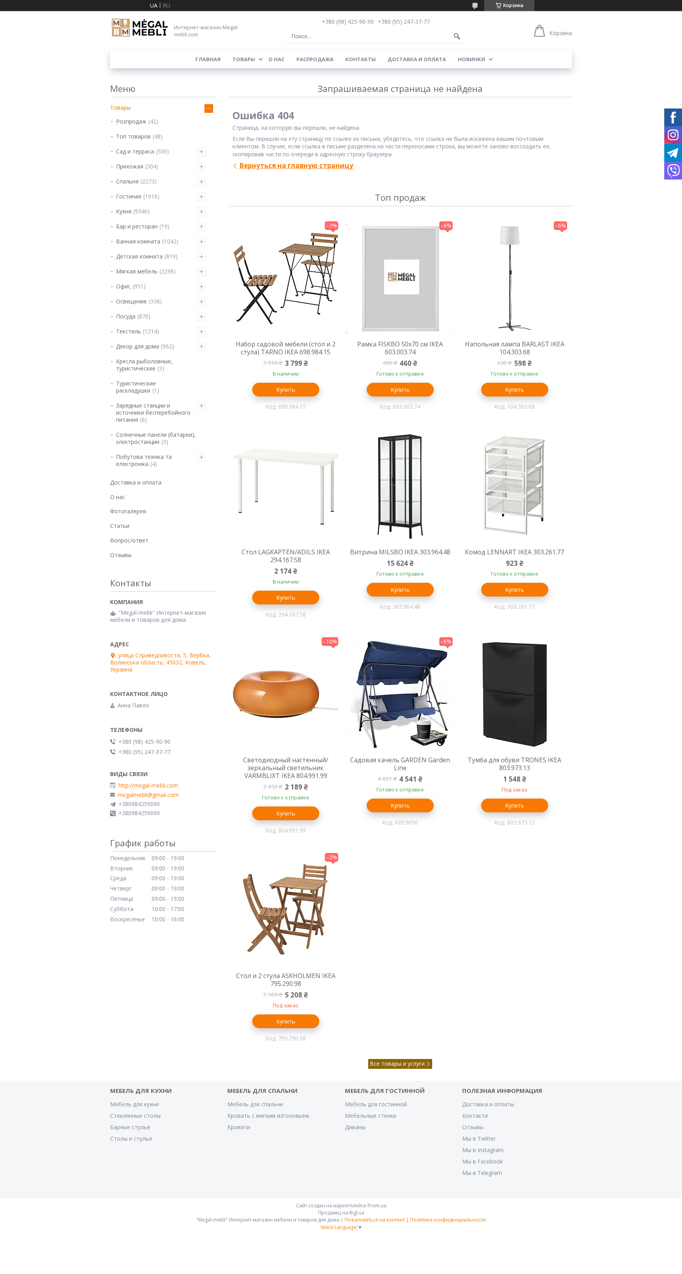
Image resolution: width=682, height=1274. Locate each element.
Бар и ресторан (136, 226)
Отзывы (120, 555)
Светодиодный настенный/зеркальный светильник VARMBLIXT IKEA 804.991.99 (285, 768)
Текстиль (128, 331)
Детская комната (139, 256)
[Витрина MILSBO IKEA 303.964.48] (400, 486)
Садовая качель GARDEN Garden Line (400, 764)
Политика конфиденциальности (448, 1219)
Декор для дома (137, 346)
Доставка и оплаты (488, 1104)
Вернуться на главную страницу (296, 165)
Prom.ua (376, 1205)
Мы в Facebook (482, 1161)
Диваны (355, 1127)
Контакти (475, 1115)
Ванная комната (138, 241)
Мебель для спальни (255, 1104)
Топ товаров (133, 136)
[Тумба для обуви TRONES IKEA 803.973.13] (514, 694)
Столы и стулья (131, 1138)
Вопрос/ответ (129, 540)
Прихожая (129, 166)
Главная (208, 59)
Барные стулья (130, 1127)
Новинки (471, 59)
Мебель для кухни (134, 1104)
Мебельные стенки (370, 1115)
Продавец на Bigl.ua (341, 1212)
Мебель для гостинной (376, 1104)
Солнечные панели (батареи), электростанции (156, 438)
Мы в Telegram (482, 1173)
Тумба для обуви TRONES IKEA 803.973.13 (514, 764)
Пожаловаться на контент (375, 1219)
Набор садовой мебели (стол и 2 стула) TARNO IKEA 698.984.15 (285, 348)
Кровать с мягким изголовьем (268, 1115)
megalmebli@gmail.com (148, 795)
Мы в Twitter (479, 1138)
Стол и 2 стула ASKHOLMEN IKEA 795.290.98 (285, 980)
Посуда (125, 316)
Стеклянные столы (135, 1115)
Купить (285, 389)
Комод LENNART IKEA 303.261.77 (514, 552)
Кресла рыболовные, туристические (144, 364)
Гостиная (128, 196)
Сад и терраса (135, 151)
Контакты (360, 59)
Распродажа (315, 59)
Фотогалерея (128, 511)
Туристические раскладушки (136, 387)
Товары (243, 59)
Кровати (238, 1127)
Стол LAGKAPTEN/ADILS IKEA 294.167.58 (286, 556)
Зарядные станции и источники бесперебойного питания (153, 412)
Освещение (131, 301)
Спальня (127, 181)
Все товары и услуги (397, 1063)
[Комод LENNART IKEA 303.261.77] (514, 486)
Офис (123, 286)
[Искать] (457, 36)
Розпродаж (131, 121)
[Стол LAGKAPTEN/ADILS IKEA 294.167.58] (285, 486)
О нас (276, 59)
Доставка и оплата (417, 59)
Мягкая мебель (136, 271)
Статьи (119, 525)
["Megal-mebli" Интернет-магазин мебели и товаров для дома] (139, 28)
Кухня (123, 211)
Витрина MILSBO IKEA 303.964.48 (400, 552)
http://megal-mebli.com (148, 785)
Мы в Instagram (483, 1150)
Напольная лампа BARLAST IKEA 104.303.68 (514, 348)
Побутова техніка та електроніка (144, 460)
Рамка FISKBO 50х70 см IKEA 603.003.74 (400, 348)
